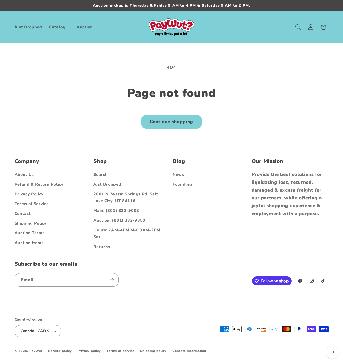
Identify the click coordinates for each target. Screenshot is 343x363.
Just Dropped (107, 184)
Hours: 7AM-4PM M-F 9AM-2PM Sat (126, 233)
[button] (59, 27)
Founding (182, 184)
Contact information (189, 351)
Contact (23, 213)
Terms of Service (32, 204)
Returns (101, 247)
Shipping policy (153, 351)
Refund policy (60, 351)
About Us (24, 174)
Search (100, 174)
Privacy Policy (29, 194)
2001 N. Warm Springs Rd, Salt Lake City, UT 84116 (125, 198)
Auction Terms (30, 233)
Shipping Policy (31, 223)
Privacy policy (89, 351)
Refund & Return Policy (39, 184)
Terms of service (120, 351)
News (178, 174)
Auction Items (29, 243)
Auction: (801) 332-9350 (119, 220)
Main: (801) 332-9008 (116, 211)
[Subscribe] (111, 280)
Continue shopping (171, 122)
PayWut (35, 351)
